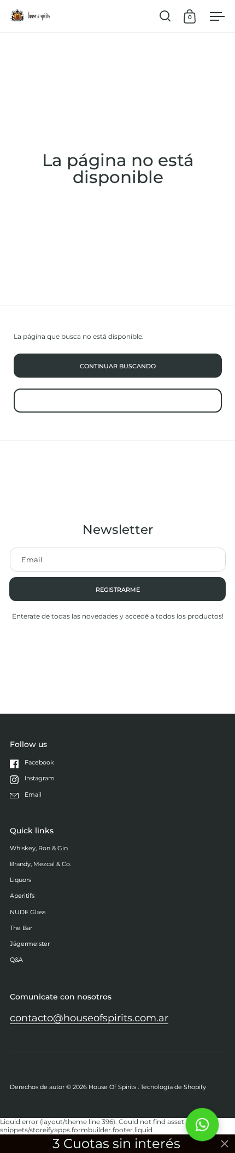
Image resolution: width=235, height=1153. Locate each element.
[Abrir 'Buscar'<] (165, 16)
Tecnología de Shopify (173, 1087)
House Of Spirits (113, 1087)
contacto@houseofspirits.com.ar (89, 1017)
